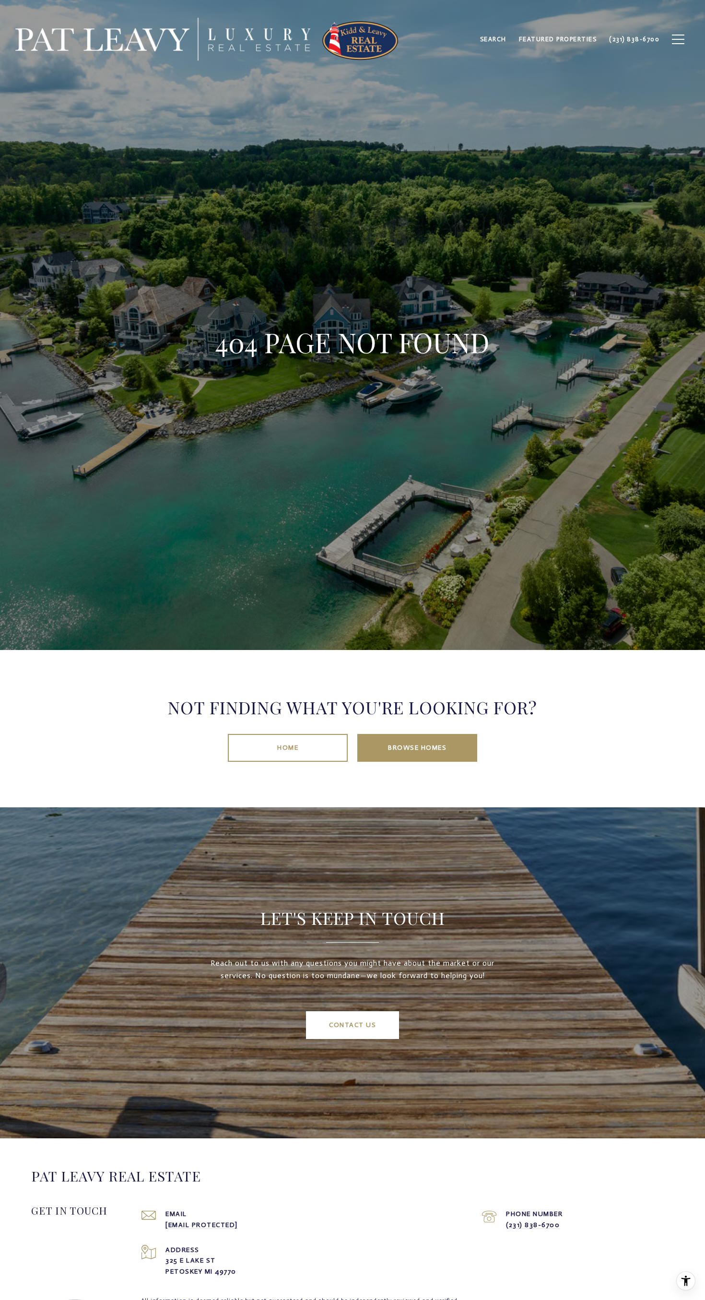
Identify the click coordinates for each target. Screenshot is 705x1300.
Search (493, 39)
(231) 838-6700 (533, 1225)
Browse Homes (417, 748)
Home (287, 748)
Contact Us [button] (352, 1025)
